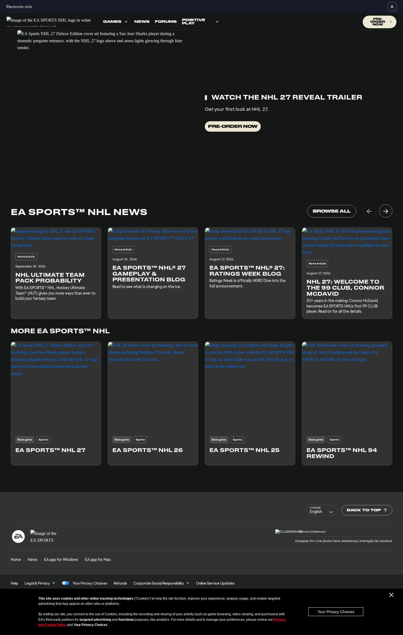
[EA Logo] (18, 536)
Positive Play (193, 21)
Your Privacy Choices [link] (90, 583)
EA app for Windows (61, 559)
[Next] (385, 211)
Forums (166, 21)
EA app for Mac (98, 559)
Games (112, 21)
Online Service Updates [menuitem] (215, 583)
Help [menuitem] (14, 583)
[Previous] (369, 211)
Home (16, 559)
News (141, 21)
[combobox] (321, 510)
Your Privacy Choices (335, 611)
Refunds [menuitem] (120, 583)
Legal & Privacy (37, 583)
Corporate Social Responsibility (159, 583)
